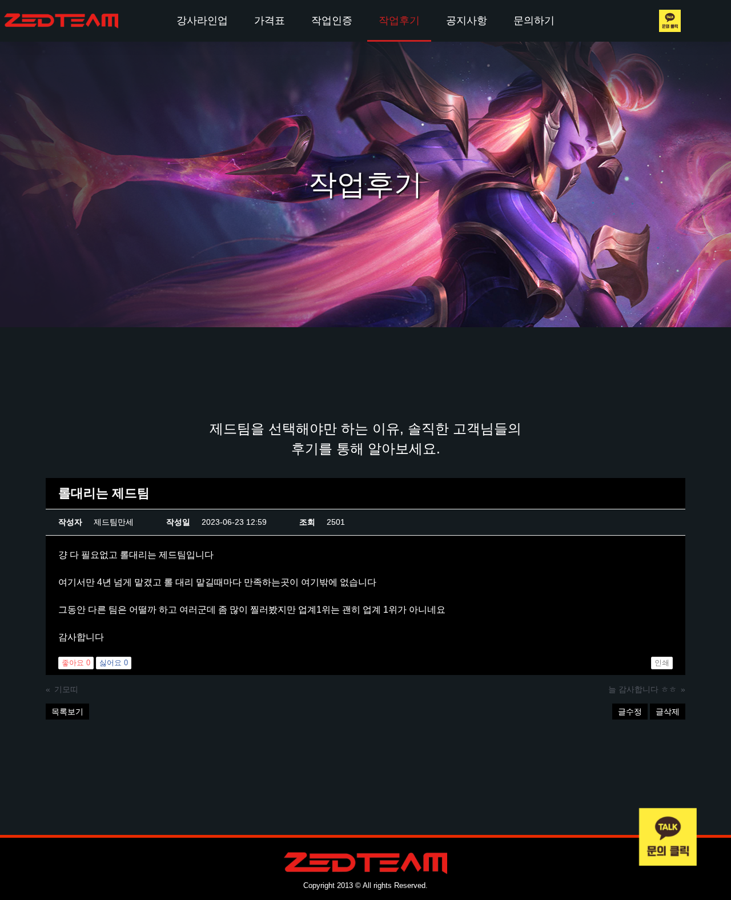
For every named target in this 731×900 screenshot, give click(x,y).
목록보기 (67, 711)
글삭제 (668, 711)
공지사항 (466, 20)
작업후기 (399, 20)
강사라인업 (202, 20)
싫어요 (113, 662)
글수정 (630, 711)
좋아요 (76, 662)
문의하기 (534, 20)
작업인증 (331, 20)
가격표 (269, 20)
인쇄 (661, 662)
